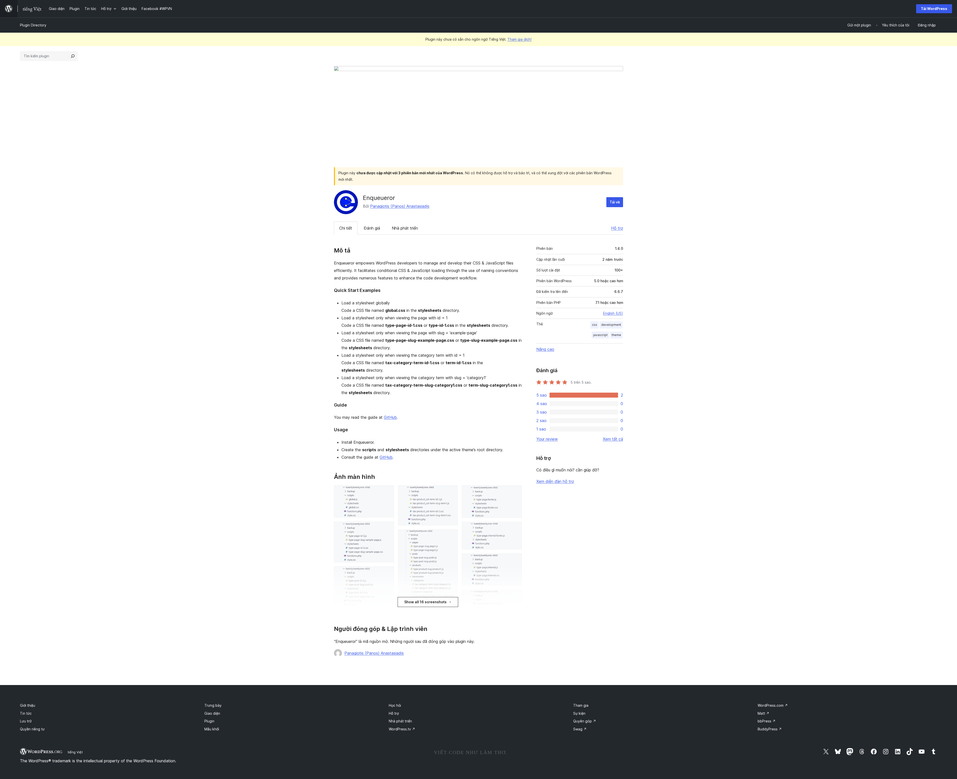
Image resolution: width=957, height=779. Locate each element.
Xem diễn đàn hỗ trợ (555, 481)
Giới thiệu (27, 705)
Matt (763, 713)
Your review (547, 438)
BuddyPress (770, 729)
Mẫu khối (211, 729)
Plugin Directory (33, 25)
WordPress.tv (402, 729)
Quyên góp (584, 721)
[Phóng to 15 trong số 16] (515, 596)
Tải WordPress (934, 8)
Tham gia (580, 705)
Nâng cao (545, 349)
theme (616, 335)
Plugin (209, 721)
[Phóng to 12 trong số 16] (515, 492)
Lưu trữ (26, 721)
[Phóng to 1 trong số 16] (387, 492)
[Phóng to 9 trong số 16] (451, 536)
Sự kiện (579, 713)
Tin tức (26, 713)
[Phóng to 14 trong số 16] (515, 560)
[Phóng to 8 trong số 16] (451, 492)
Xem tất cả (613, 438)
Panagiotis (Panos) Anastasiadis (399, 206)
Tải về (615, 202)
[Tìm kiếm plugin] (73, 56)
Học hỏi (395, 705)
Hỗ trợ (617, 228)
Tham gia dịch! (519, 39)
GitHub (390, 417)
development (611, 325)
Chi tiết (345, 228)
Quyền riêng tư (32, 729)
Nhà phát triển (405, 228)
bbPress (767, 721)
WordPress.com (773, 705)
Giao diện (212, 713)
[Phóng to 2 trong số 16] (387, 528)
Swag (580, 729)
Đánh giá (372, 228)
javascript (600, 335)
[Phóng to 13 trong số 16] (515, 528)
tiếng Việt (75, 752)
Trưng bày (213, 705)
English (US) (613, 313)
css (594, 325)
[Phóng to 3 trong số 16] (387, 573)
